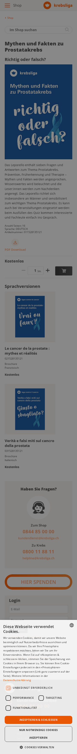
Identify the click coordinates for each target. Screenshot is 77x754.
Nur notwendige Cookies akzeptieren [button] (38, 734)
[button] (38, 747)
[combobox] (72, 625)
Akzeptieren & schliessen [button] (38, 720)
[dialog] (38, 687)
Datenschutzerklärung (17, 680)
